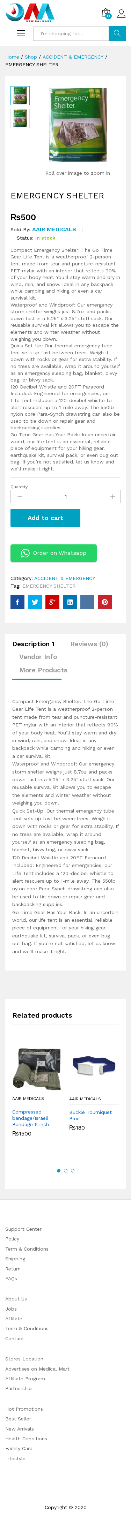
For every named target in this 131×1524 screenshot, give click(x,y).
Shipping (15, 1258)
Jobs (11, 1309)
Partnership (18, 1388)
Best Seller (18, 1418)
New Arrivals (19, 1429)
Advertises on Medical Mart (37, 1369)
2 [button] (65, 1170)
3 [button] (72, 1170)
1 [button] (58, 1170)
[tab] (36, 647)
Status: (25, 238)
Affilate (13, 1318)
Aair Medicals (54, 229)
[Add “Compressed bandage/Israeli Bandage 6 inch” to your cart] (29, 1088)
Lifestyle (15, 1458)
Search (117, 33)
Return (13, 1269)
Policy (12, 1239)
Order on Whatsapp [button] (59, 553)
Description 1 (33, 644)
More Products (43, 670)
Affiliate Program (25, 1378)
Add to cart (45, 517)
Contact (14, 1338)
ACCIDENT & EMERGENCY (64, 578)
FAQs (11, 1278)
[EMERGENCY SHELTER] (17, 602)
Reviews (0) (89, 644)
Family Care (18, 1448)
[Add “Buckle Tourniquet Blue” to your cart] (86, 1088)
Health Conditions (26, 1438)
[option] (37, 1094)
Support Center (23, 1229)
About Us (16, 1299)
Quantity (19, 487)
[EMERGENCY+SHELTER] (35, 602)
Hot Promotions (24, 1409)
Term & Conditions (27, 1249)
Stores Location (24, 1358)
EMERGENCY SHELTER (48, 586)
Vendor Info (38, 657)
